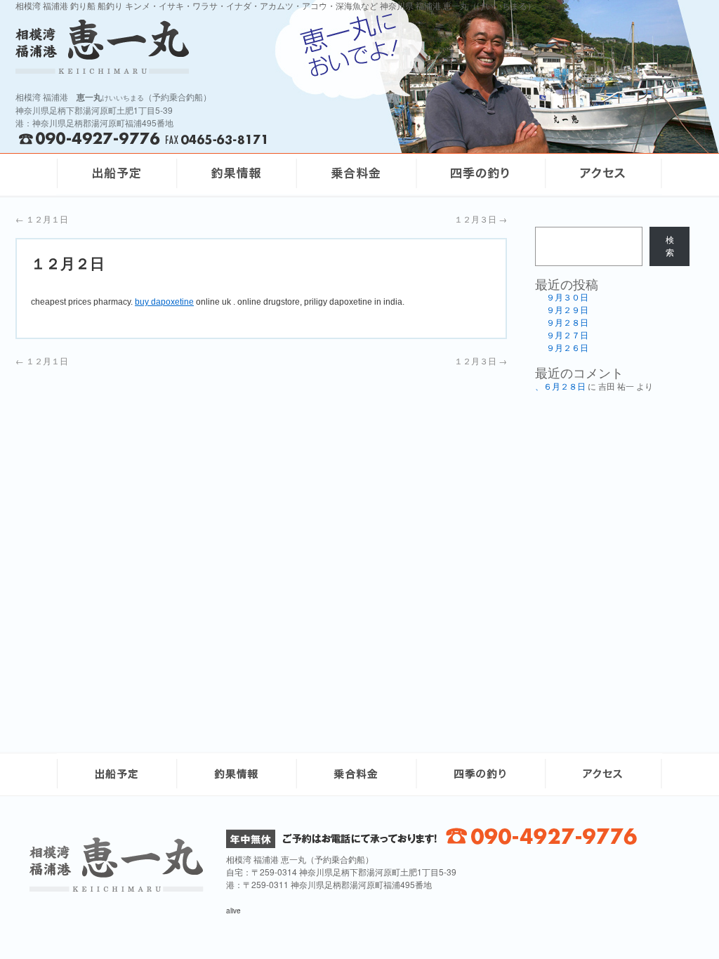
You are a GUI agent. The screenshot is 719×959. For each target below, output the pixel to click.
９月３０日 (567, 298)
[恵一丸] (116, 888)
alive (233, 910)
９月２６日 (567, 348)
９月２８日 (567, 323)
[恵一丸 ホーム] (198, 47)
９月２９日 (567, 310)
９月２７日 (567, 335)
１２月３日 (480, 219)
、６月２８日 (560, 387)
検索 (670, 246)
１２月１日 (41, 219)
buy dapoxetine (164, 302)
